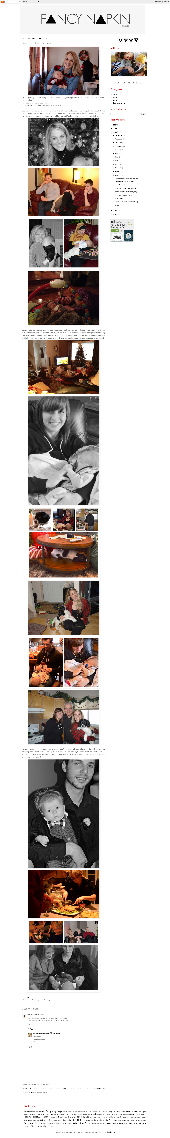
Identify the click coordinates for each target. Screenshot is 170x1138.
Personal (77, 1120)
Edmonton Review (47, 1114)
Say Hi (46, 1123)
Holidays (46, 1000)
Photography (87, 1120)
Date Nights (142, 1112)
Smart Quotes (67, 1123)
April (117, 164)
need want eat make (133, 1117)
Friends (93, 1114)
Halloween (129, 1114)
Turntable (142, 1123)
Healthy (143, 1114)
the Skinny (103, 1123)
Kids (87, 1117)
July (116, 153)
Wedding (40, 1126)
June (117, 157)
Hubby (45, 1117)
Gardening (100, 1114)
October (118, 143)
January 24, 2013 (58, 1033)
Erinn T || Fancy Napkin (41, 1033)
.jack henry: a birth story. (123, 195)
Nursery (143, 1117)
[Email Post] (27, 997)
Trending (135, 1123)
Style (88, 1123)
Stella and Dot (78, 1123)
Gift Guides (107, 1114)
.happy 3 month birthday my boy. (126, 192)
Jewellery (81, 1117)
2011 (115, 214)
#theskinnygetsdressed (31, 1112)
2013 (115, 132)
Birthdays (104, 1112)
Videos (34, 1126)
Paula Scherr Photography (62, 1120)
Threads (110, 1123)
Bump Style (125, 1112)
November (119, 139)
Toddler (115, 1123)
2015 (115, 125)
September (119, 146)
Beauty (84, 1112)
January (118, 175)
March (117, 168)
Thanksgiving (95, 1123)
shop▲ (115, 100)
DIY (34, 1114)
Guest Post (115, 1114)
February (118, 171)
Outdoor (36, 1120)
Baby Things (57, 1112)
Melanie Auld (107, 1117)
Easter (39, 1114)
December (119, 135)
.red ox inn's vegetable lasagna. (125, 188)
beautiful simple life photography (72, 1112)
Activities (42, 1112)
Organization (28, 1120)
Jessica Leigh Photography (68, 1117)
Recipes (39, 1123)
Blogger (112, 1132)
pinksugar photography (100, 1120)
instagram (52, 1117)
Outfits (42, 1120)
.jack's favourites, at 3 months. (125, 181)
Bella (89, 1112)
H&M (121, 1114)
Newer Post (27, 1089)
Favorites (86, 1114)
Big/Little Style (95, 1112)
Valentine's (27, 1126)
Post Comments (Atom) (39, 1093)
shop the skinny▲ (119, 103)
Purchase (29, 1123)
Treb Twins (128, 1123)
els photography (59, 1114)
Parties (49, 1120)
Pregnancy (113, 1120)
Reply (29, 1024)
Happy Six (136, 1114)
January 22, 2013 (38, 1015)
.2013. (117, 205)
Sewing (50, 1123)
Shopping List (58, 1123)
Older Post (101, 1089)
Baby (29, 1000)
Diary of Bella (28, 1114)
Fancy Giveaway (77, 1114)
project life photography (138, 1120)
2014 (115, 129)
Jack (51, 1000)
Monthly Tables (122, 1117)
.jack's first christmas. (122, 185)
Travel (121, 1123)
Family (41, 1000)
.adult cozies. (119, 198)
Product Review (123, 1120)
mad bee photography (96, 1117)
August (117, 150)
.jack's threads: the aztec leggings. (126, 178)
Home (64, 1089)
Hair (124, 1114)
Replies (32, 1029)
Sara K (30, 1015)
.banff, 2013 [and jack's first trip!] (126, 202)
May (117, 161)
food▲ (115, 97)
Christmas (35, 1000)
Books (118, 1112)
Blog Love (112, 1112)
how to (39, 1117)
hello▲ (115, 94)
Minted (114, 1117)
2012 (115, 210)
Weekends (48, 1126)
